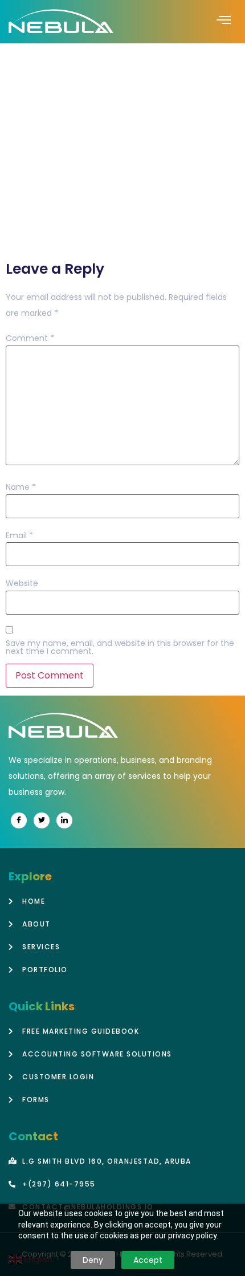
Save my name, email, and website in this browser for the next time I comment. (120, 647)
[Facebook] (19, 820)
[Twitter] (42, 820)
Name (21, 487)
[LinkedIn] (64, 820)
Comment (30, 338)
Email (19, 535)
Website (22, 583)
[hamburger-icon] (223, 21)
